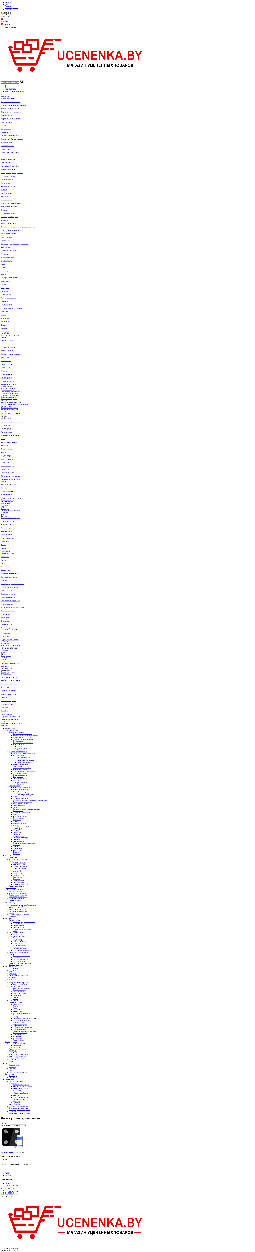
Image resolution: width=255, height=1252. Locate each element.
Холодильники (6, 183)
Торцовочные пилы (7, 604)
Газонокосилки (6, 361)
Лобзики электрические (9, 577)
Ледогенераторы (6, 261)
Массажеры (5, 643)
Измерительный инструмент (10, 518)
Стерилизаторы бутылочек (10, 395)
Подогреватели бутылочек (10, 393)
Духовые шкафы (6, 115)
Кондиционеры (6, 456)
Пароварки (4, 291)
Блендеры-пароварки (8, 388)
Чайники (4, 325)
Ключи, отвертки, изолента (10, 528)
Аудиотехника (6, 674)
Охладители (5, 469)
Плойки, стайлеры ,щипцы (10, 649)
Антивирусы (5, 505)
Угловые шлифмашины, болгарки (12, 607)
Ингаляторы (5, 641)
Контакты (8, 9)
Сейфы (3, 661)
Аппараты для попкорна (9, 206)
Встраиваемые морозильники (11, 119)
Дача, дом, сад (9, 855)
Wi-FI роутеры (5, 503)
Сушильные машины (8, 179)
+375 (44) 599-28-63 (11, 1191)
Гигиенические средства (9, 629)
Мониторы (4, 512)
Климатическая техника (9, 442)
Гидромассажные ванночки (10, 640)
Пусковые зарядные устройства (11, 413)
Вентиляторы (5, 445)
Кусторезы (4, 371)
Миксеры (4, 274)
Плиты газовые (6, 149)
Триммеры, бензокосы (8, 381)
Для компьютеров (11, 966)
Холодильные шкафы (8, 186)
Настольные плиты (7, 146)
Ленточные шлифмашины (10, 574)
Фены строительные (8, 611)
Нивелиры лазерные (8, 521)
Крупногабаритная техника (10, 135)
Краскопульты (5, 570)
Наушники (4, 697)
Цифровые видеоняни (8, 397)
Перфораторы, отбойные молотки (12, 584)
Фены (3, 652)
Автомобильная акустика (9, 408)
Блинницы (4, 220)
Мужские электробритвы (9, 647)
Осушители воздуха (7, 466)
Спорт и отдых (10, 1074)
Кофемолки (5, 254)
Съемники (4, 415)
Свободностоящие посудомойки (12, 173)
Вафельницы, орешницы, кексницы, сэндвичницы (18, 227)
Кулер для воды (6, 656)
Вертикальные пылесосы (9, 484)
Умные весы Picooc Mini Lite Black (13, 1152)
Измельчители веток (8, 364)
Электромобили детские (9, 399)
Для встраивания (6, 193)
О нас (7, 4)
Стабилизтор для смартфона (10, 718)
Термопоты (4, 311)
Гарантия (8, 6)
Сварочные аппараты (8, 594)
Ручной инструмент (7, 524)
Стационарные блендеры (9, 217)
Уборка (3, 481)
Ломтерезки (5, 264)
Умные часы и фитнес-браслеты (12, 723)
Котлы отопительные (8, 459)
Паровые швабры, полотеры (10, 479)
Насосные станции (7, 344)
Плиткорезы (5, 541)
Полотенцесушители (8, 472)
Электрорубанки (6, 624)
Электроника (9, 1079)
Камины (3, 452)
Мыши (3, 514)
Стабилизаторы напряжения (10, 601)
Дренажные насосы (7, 340)
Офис (7, 1063)
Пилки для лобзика (7, 538)
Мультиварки (5, 281)
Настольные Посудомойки (10, 166)
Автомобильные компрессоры (11, 402)
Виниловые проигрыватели (10, 680)
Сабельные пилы (6, 590)
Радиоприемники (7, 704)
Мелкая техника (10, 90)
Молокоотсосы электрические (11, 391)
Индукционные (6, 129)
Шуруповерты (6, 621)
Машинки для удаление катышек (12, 422)
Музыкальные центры (8, 690)
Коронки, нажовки (7, 531)
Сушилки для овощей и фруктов (12, 308)
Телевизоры (5, 721)
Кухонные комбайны (8, 257)
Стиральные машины (8, 176)
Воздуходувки (5, 357)
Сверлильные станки (8, 597)
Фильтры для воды (7, 500)
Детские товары (10, 888)
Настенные (4, 196)
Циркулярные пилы (7, 614)
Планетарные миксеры (8, 298)
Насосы (3, 337)
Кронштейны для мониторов (10, 510)
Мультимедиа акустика (8, 694)
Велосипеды (5, 666)
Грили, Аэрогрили (7, 237)
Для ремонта (9, 981)
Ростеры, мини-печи (8, 169)
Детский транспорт (7, 390)
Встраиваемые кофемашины (10, 102)
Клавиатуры (5, 509)
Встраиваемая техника (8, 98)
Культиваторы (5, 367)
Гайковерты (5, 557)
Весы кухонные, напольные (14, 91)
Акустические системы (9, 677)
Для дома (8, 918)
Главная (7, 1172)
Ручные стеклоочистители (10, 435)
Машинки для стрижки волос (11, 645)
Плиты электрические (8, 156)
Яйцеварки (4, 328)
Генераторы (5, 333)
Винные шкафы (6, 96)
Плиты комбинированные (10, 152)
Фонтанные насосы (7, 351)
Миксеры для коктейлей (9, 278)
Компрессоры (5, 567)
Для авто (8, 902)
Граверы (3, 560)
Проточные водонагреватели (11, 476)
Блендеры (4, 210)
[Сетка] (5, 1123)
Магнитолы (5, 687)
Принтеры (4, 659)
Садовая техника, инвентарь (10, 354)
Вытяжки (4, 190)
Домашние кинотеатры (9, 684)
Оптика (3, 411)
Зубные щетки (6, 633)
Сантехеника (5, 551)
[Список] (2, 1123)
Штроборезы (5, 617)
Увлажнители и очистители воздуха (13, 498)
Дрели (3, 563)
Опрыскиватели (6, 374)
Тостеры (3, 315)
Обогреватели (5, 462)
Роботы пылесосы (7, 495)
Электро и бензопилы (8, 384)
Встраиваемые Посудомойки (10, 108)
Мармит (3, 267)
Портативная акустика (8, 701)
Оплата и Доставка (11, 8)
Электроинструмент (8, 553)
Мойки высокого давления (10, 335)
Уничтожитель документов (10, 663)
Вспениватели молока (8, 234)
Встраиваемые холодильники (11, 112)
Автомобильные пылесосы (10, 409)
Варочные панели (7, 122)
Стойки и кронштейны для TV (11, 720)
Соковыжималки (6, 305)
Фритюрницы (5, 318)
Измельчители (5, 240)
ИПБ (2, 507)
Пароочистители (6, 432)
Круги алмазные (6, 535)
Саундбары (4, 711)
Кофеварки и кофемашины (10, 250)
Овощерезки (5, 288)
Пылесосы (4, 488)
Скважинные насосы (8, 347)
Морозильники (6, 163)
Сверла (3, 548)
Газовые (3, 125)
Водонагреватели (7, 449)
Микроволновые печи (8, 159)
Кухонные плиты (6, 142)
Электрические (6, 132)
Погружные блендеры (8, 213)
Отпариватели (6, 425)
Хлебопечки (5, 321)
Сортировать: (5, 1125)
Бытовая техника (10, 88)
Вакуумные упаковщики (9, 223)
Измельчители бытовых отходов (12, 139)
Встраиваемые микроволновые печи (13, 105)
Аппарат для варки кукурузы (11, 203)
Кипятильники (6, 247)
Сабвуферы (4, 707)
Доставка (8, 2)
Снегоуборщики (6, 378)
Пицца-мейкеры (6, 294)
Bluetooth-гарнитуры (8, 672)
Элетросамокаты (6, 668)
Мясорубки (4, 284)
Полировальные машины (9, 587)
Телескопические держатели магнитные (14, 404)
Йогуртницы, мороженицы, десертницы (14, 244)
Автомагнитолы (6, 406)
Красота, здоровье (11, 1042)
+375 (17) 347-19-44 (7, 1188)
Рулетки (3, 545)
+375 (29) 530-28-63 (7, 1193)
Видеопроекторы (6, 714)
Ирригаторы (5, 636)
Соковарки (4, 301)
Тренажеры (4, 650)
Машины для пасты (7, 271)
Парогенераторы (6, 429)
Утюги (3, 439)
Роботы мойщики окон (8, 491)
